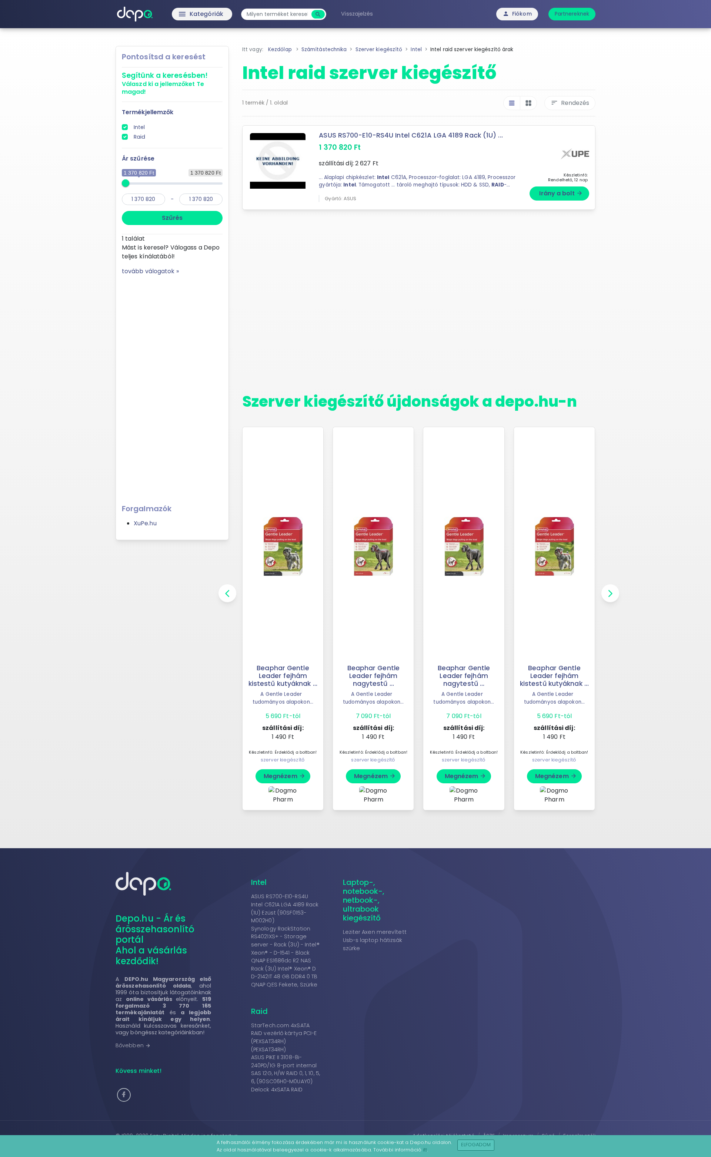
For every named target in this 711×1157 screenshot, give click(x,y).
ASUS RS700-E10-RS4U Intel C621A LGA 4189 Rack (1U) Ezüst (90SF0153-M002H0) (285, 908)
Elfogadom (476, 1144)
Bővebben (133, 1045)
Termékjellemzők (148, 112)
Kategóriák (185, 14)
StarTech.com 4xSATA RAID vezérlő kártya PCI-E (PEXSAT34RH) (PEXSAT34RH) (284, 1037)
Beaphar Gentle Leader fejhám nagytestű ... (373, 676)
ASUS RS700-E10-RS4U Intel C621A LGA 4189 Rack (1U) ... (411, 135)
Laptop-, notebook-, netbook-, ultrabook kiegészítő (364, 900)
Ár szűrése (138, 158)
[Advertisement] (172, 387)
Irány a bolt (561, 193)
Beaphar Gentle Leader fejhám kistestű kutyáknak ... (282, 676)
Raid (139, 137)
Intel (139, 127)
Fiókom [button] (517, 13)
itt (425, 1149)
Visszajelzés (357, 13)
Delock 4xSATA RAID (277, 1089)
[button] (124, 1095)
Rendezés (570, 103)
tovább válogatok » (150, 271)
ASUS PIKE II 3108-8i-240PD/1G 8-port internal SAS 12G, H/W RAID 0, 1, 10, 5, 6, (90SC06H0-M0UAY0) (285, 1069)
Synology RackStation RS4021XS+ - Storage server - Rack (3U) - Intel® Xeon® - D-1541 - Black (285, 940)
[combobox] (277, 14)
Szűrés (172, 218)
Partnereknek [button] (572, 13)
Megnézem (285, 776)
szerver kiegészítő (282, 760)
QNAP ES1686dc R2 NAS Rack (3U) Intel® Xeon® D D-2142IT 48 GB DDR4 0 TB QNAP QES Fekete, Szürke (284, 972)
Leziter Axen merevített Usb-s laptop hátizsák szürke (375, 940)
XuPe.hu (145, 523)
